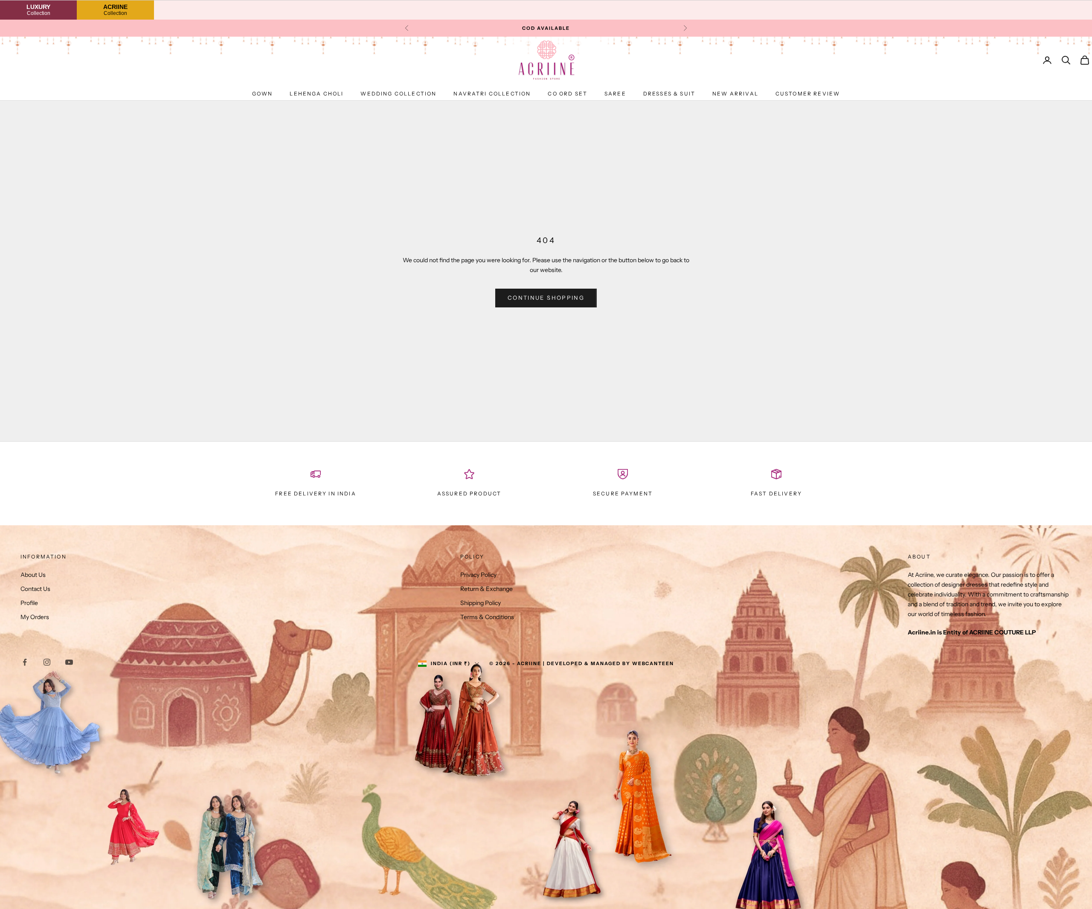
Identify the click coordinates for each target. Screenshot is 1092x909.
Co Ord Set (567, 93)
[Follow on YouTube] (69, 662)
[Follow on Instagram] (47, 662)
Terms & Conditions (487, 617)
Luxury (38, 9)
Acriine (115, 9)
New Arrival (735, 93)
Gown (262, 93)
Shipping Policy (480, 603)
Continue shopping (546, 297)
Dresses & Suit (669, 93)
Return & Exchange (486, 589)
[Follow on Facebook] (24, 662)
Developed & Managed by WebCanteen (610, 663)
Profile (29, 603)
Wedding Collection (398, 93)
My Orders (34, 617)
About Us (33, 575)
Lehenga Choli (316, 93)
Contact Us (35, 589)
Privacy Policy (478, 575)
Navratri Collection (492, 93)
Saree (615, 93)
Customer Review (807, 93)
